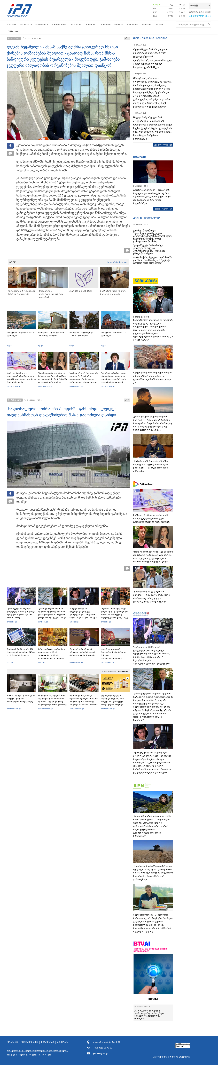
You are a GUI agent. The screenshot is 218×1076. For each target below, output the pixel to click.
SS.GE (12, 262)
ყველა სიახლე (162, 144)
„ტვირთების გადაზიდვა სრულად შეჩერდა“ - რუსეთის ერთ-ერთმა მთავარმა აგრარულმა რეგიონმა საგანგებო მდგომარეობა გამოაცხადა (153, 873)
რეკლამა (62, 1042)
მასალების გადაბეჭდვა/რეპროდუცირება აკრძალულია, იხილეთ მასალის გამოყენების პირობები (37, 1053)
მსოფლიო (76, 24)
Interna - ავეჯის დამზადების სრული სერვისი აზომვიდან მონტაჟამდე (21, 698)
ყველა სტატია (162, 208)
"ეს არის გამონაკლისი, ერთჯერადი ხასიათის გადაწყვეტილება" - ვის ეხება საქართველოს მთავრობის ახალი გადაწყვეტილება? (113, 381)
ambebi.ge (12, 622)
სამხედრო (132, 24)
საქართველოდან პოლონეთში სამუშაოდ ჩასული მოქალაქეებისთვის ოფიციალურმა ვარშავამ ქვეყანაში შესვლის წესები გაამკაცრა (115, 658)
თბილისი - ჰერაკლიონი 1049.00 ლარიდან (51, 334)
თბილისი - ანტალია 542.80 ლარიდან (21, 334)
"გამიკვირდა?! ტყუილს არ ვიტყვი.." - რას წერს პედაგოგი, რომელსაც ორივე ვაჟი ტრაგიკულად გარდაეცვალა (83, 379)
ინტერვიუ (139, 156)
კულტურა (147, 24)
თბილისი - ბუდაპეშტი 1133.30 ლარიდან (81, 334)
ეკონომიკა (105, 24)
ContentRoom (121, 671)
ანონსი (160, 24)
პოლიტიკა (26, 24)
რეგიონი (91, 24)
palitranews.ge (76, 662)
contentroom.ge (14, 709)
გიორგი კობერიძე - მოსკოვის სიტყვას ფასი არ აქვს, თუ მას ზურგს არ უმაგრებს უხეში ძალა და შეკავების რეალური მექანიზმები (152, 196)
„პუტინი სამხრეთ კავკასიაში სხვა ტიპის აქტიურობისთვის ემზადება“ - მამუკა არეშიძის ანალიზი (150, 466)
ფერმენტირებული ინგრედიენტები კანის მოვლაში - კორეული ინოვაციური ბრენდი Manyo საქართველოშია (113, 701)
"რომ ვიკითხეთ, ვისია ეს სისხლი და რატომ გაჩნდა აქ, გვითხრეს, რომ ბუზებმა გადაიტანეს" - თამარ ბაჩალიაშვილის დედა (52, 379)
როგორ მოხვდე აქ (117, 262)
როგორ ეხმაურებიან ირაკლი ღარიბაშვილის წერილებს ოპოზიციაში (82, 652)
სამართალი (41, 24)
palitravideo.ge (13, 386)
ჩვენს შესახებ (29, 1042)
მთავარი (12, 24)
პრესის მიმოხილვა (146, 218)
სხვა (11, 31)
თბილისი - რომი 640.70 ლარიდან (113, 334)
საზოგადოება (59, 24)
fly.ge (9, 346)
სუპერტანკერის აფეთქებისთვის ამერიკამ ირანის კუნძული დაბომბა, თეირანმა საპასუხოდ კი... (152, 377)
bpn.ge (156, 5)
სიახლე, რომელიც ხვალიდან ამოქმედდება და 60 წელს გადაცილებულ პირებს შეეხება (21, 377)
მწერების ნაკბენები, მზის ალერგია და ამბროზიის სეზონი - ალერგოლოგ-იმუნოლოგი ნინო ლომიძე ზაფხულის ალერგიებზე (52, 701)
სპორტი (118, 24)
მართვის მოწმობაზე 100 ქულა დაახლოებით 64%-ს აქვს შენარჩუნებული (21, 652)
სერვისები (47, 1042)
